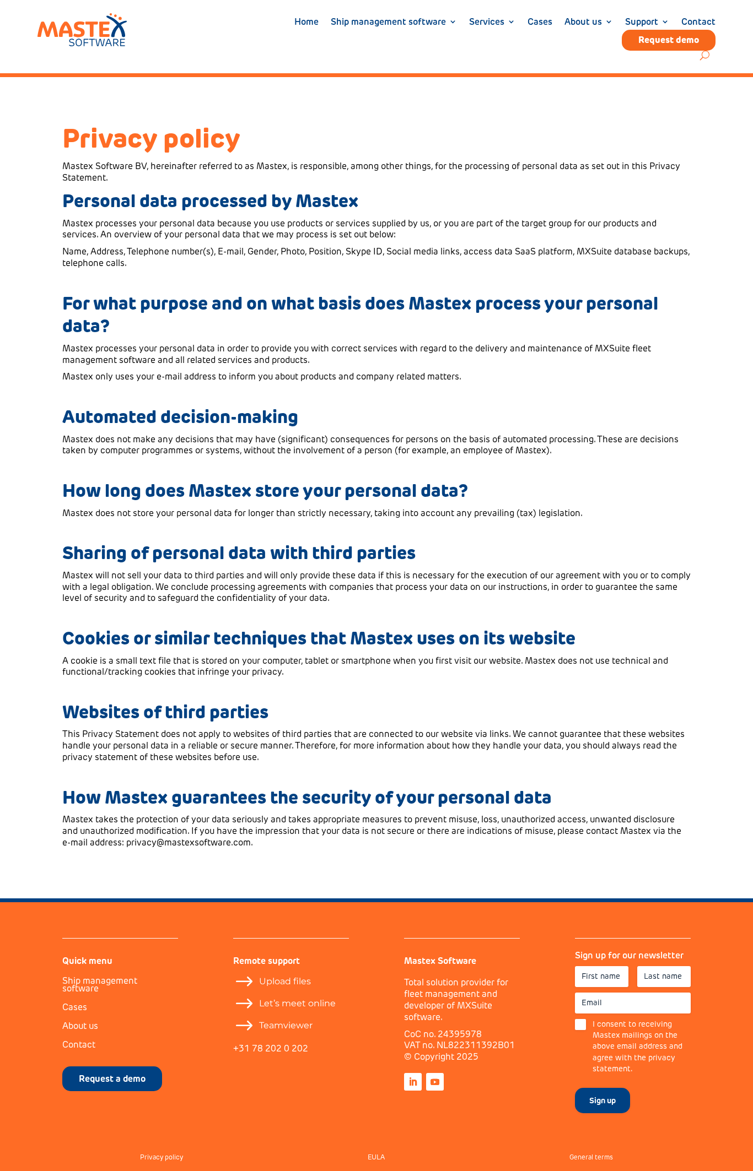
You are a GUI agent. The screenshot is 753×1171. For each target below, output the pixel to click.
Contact (698, 22)
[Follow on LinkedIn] (413, 1082)
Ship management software (388, 22)
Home (306, 22)
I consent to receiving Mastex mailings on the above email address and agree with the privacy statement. (637, 1046)
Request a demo (112, 1078)
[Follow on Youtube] (435, 1082)
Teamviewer (286, 1025)
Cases (540, 22)
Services (486, 22)
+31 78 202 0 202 (270, 1048)
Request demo (668, 40)
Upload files (285, 981)
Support (641, 22)
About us (583, 22)
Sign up (602, 1100)
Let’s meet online (297, 1003)
